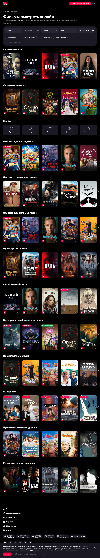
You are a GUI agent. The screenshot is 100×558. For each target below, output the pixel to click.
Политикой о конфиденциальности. (66, 550)
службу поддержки (30, 554)
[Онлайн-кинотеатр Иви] (6, 3)
